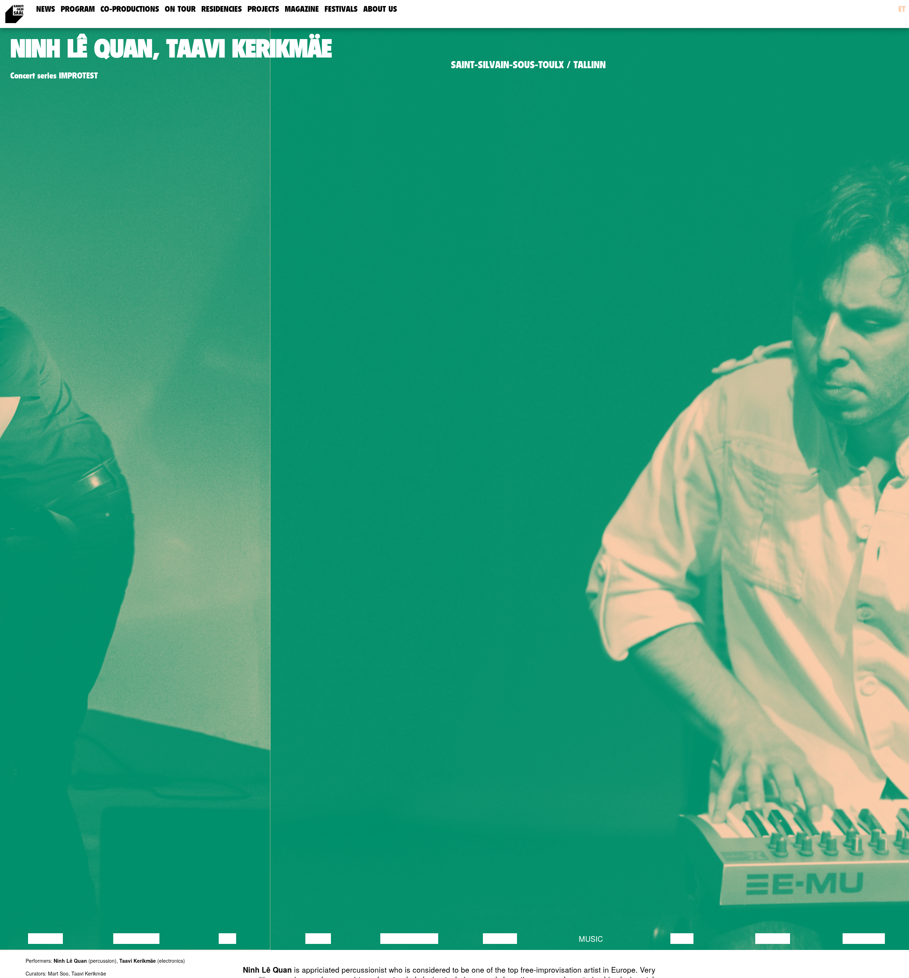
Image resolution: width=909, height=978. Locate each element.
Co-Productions (129, 9)
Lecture (45, 938)
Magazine (302, 9)
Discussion (136, 938)
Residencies (221, 9)
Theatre (500, 938)
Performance (409, 938)
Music (591, 938)
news (45, 9)
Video (681, 938)
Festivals (341, 9)
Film (227, 938)
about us (380, 9)
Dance (318, 938)
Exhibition (864, 938)
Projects (263, 9)
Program (78, 9)
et (901, 9)
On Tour (180, 9)
